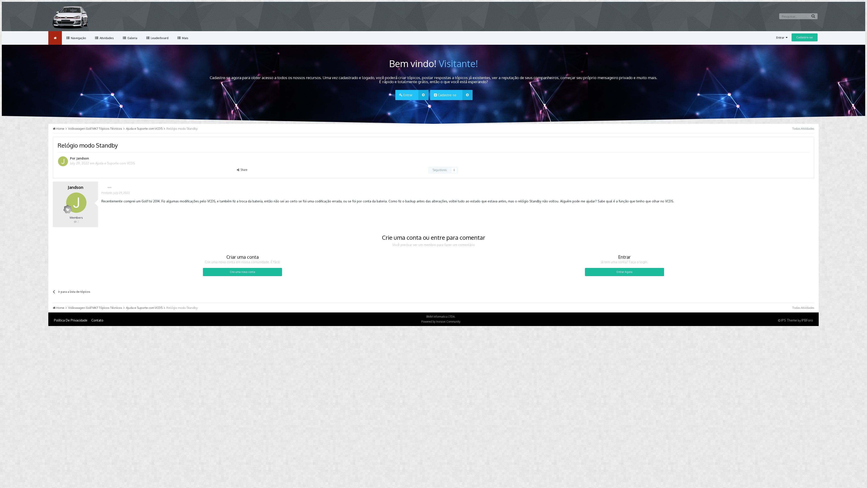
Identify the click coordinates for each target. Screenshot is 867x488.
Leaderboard (159, 38)
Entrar (781, 37)
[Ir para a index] (55, 38)
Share (243, 169)
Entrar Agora (624, 272)
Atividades (106, 38)
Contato (97, 320)
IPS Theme (789, 320)
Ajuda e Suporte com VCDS (115, 163)
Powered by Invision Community (440, 321)
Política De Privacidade (70, 320)
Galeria (132, 38)
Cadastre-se (804, 37)
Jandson (82, 158)
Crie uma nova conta (242, 272)
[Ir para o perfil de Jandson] (63, 161)
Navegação (78, 38)
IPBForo (807, 320)
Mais (184, 38)
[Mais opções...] (109, 187)
